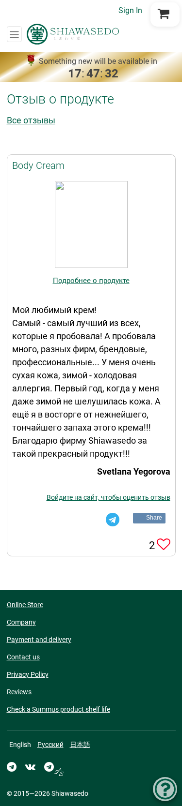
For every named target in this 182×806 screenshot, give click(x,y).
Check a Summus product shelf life (58, 709)
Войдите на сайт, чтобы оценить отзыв (108, 497)
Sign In (130, 10)
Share (154, 517)
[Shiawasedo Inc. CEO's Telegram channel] (54, 767)
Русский (50, 744)
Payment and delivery (39, 639)
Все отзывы (31, 120)
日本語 (80, 744)
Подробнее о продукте (91, 280)
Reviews (19, 692)
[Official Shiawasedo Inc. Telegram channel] (12, 767)
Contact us (23, 657)
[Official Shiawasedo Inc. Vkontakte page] (30, 767)
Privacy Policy (28, 674)
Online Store (25, 605)
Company (21, 622)
